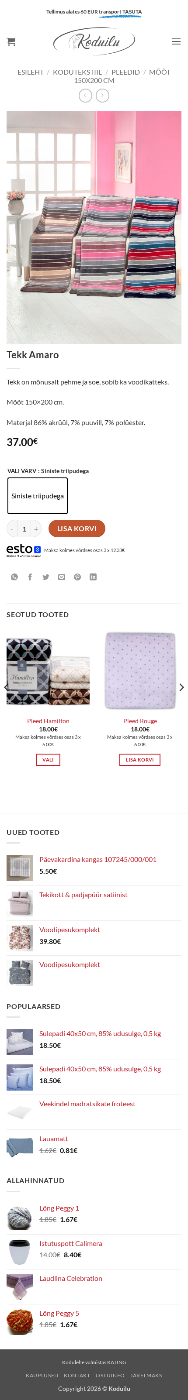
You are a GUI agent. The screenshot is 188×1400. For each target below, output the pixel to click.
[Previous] (7, 705)
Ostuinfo (110, 1375)
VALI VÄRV (21, 471)
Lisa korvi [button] (139, 759)
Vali (47, 759)
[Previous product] (102, 95)
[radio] (37, 495)
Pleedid (125, 72)
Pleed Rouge (140, 720)
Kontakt (77, 1375)
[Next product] (85, 95)
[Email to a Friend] (62, 577)
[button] (11, 41)
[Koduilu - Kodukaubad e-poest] (94, 41)
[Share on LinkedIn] (93, 577)
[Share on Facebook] (30, 577)
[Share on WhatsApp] (14, 577)
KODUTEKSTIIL (77, 72)
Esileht (30, 72)
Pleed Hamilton (48, 720)
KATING (116, 1362)
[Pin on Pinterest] (77, 577)
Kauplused (42, 1375)
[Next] (181, 705)
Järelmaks (146, 1375)
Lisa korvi (77, 528)
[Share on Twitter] (46, 577)
